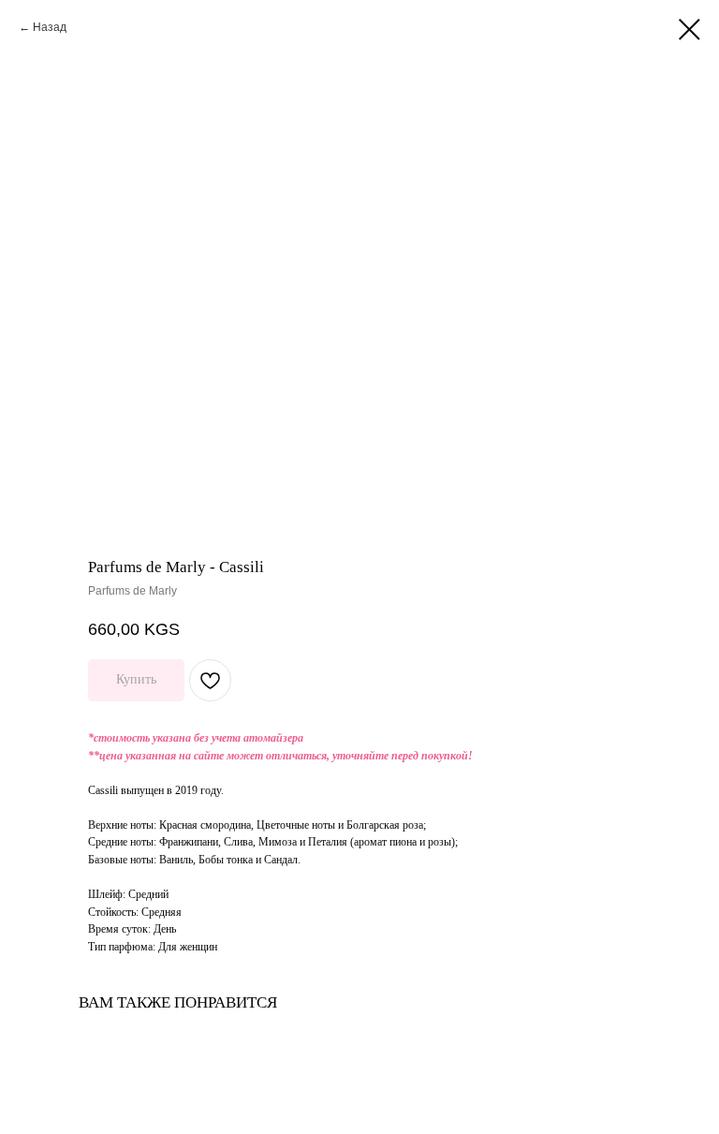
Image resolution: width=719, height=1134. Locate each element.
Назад (49, 27)
